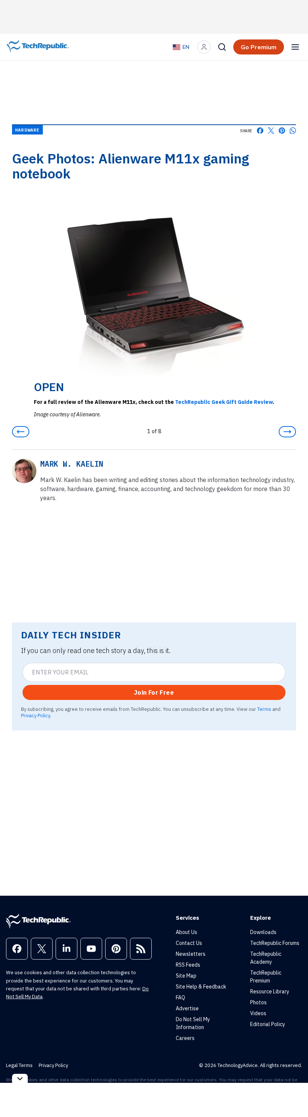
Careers (185, 1038)
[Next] (287, 431)
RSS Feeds (188, 964)
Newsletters (190, 954)
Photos (258, 1002)
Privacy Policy (35, 715)
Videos (258, 1013)
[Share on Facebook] (260, 130)
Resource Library (269, 991)
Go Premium (258, 47)
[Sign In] (204, 47)
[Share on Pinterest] (282, 130)
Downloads (263, 932)
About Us (186, 932)
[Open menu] (295, 47)
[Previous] (20, 431)
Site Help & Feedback (201, 986)
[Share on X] (271, 130)
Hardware (27, 130)
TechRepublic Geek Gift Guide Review (224, 402)
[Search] (222, 47)
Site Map (186, 975)
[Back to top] (293, 1094)
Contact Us (189, 943)
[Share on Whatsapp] (293, 130)
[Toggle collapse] (20, 1078)
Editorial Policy (267, 1024)
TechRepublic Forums (274, 943)
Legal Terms (19, 1065)
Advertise (187, 1008)
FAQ (180, 997)
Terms (264, 709)
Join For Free (154, 692)
